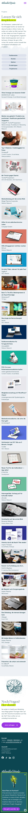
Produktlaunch (15, 125)
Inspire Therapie (7, 545)
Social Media (15, 154)
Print (11, 523)
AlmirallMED (5, 346)
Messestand (5, 593)
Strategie (11, 546)
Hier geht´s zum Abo (10, 809)
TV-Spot (4, 299)
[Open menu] (25, 3)
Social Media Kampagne (19, 97)
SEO (15, 127)
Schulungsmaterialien (7, 127)
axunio (3, 320)
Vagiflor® (4, 271)
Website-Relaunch (7, 203)
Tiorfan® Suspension (14, 123)
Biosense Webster (7, 521)
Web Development (13, 570)
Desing (3, 523)
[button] (25, 810)
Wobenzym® (5, 297)
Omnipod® (5, 152)
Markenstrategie (6, 125)
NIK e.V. (4, 248)
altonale (4, 498)
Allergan (4, 617)
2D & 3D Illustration (7, 179)
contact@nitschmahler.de (13, 742)
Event (3, 619)
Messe (8, 523)
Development (5, 474)
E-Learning (5, 570)
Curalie (4, 447)
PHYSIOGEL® (6, 423)
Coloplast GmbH (7, 227)
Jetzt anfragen (10, 725)
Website (7, 273)
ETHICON (5, 472)
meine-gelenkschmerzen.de (10, 371)
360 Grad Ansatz (17, 179)
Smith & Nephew (7, 568)
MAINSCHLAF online (8, 95)
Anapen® (4, 123)
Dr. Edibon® (5, 664)
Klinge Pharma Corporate (10, 201)
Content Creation (6, 154)
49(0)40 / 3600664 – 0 (14, 740)
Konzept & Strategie (7, 97)
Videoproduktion (6, 156)
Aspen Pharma (6, 591)
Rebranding (22, 125)
